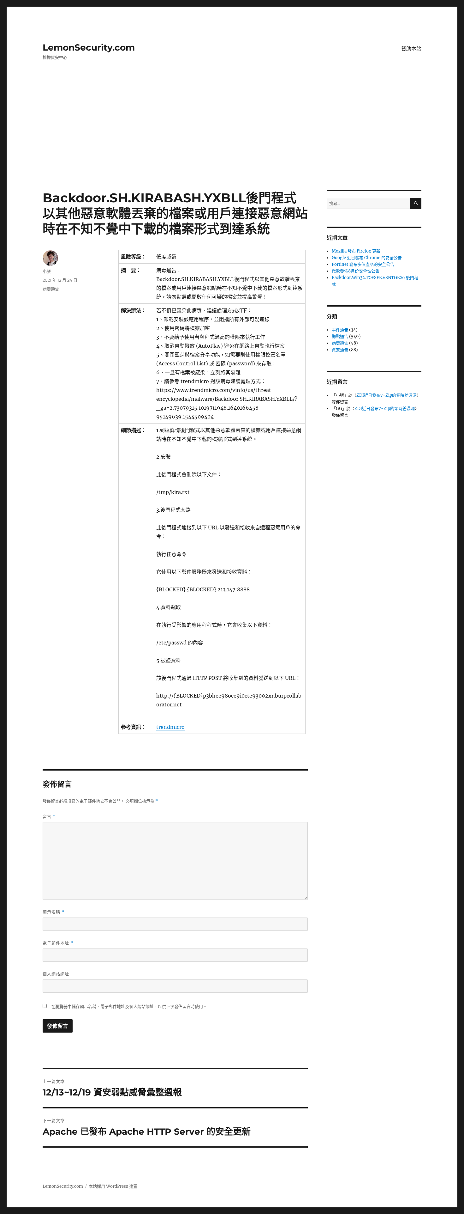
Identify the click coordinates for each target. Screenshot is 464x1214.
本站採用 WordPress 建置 (113, 1186)
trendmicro (170, 727)
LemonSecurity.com (89, 47)
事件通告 (340, 329)
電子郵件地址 (58, 943)
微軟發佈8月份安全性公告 (355, 271)
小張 (47, 271)
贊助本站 (411, 49)
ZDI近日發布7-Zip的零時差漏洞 (386, 395)
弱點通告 (340, 336)
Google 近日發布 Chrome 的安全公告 (367, 257)
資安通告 (340, 349)
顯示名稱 (53, 912)
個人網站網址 (56, 973)
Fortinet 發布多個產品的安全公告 (363, 264)
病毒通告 (51, 288)
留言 (49, 816)
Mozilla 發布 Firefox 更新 (356, 251)
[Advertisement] (232, 143)
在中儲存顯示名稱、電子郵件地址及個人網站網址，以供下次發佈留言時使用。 (129, 1006)
